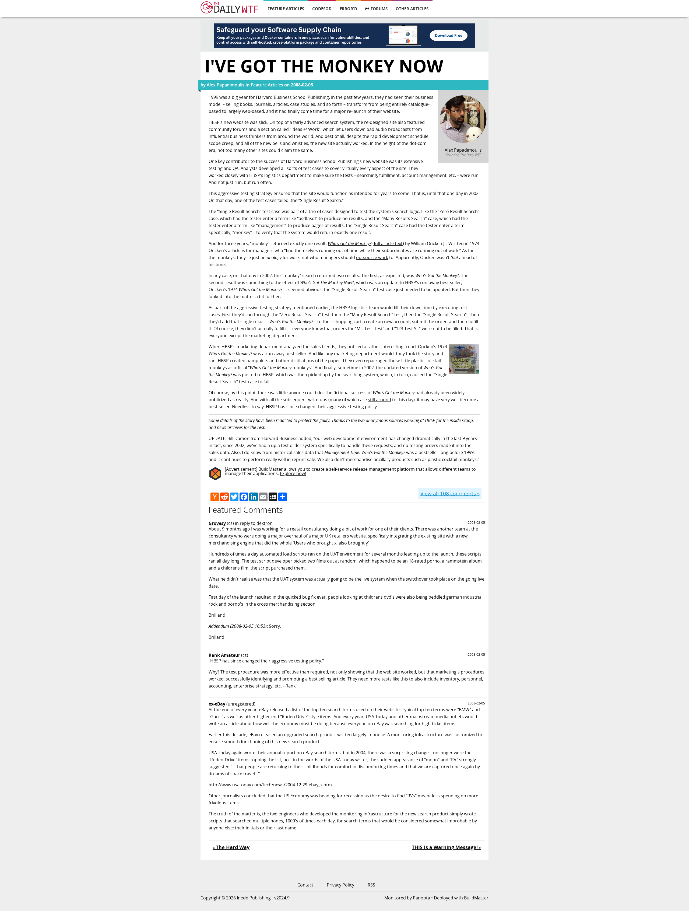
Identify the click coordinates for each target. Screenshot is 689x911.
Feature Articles (286, 8)
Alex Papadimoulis (225, 85)
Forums (379, 8)
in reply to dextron (254, 523)
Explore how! (293, 473)
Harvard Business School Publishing (292, 97)
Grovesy (217, 523)
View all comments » (450, 493)
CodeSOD (322, 8)
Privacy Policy (340, 885)
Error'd (348, 8)
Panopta (421, 898)
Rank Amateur (224, 655)
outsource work (372, 257)
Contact (305, 885)
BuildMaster (270, 469)
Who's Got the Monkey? (349, 243)
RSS (371, 885)
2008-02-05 (476, 522)
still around (379, 400)
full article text (388, 243)
